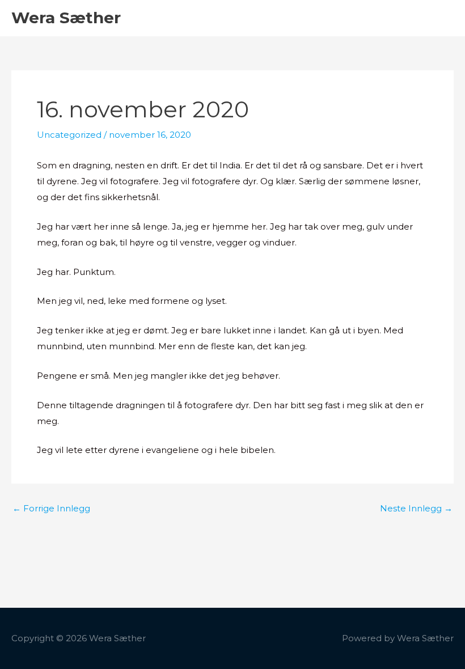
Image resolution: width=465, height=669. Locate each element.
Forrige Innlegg (51, 508)
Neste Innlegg (416, 508)
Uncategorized (69, 134)
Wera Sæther (66, 17)
